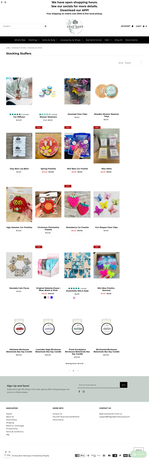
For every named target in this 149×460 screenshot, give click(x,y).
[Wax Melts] (106, 146)
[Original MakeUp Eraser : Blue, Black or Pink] (48, 265)
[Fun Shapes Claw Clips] (106, 204)
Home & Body (48, 40)
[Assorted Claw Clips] (77, 91)
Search (9, 414)
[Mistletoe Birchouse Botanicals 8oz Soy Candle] (19, 326)
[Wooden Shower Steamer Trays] (106, 91)
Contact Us (57, 414)
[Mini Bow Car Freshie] (77, 146)
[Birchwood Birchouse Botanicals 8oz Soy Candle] (106, 326)
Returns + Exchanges (15, 426)
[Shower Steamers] (48, 91)
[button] (15, 114)
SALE (107, 40)
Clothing (33, 40)
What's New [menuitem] (20, 40)
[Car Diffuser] (19, 91)
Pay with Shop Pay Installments (66, 417)
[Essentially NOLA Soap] (77, 265)
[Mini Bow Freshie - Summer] (106, 265)
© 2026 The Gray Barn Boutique (18, 456)
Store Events (11, 420)
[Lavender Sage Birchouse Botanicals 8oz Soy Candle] (48, 326)
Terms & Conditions (14, 431)
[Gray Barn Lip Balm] (19, 146)
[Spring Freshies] (48, 146)
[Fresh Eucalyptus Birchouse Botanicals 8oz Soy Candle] (77, 326)
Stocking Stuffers (19, 48)
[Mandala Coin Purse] (19, 265)
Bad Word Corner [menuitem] (94, 40)
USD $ (139, 450)
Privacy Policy (12, 428)
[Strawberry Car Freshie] (77, 204)
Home (8, 48)
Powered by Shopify (41, 456)
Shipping (10, 423)
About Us (10, 417)
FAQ (7, 435)
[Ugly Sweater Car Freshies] (19, 204)
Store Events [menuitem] (131, 40)
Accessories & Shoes (71, 40)
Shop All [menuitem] (118, 40)
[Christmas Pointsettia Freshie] (48, 204)
